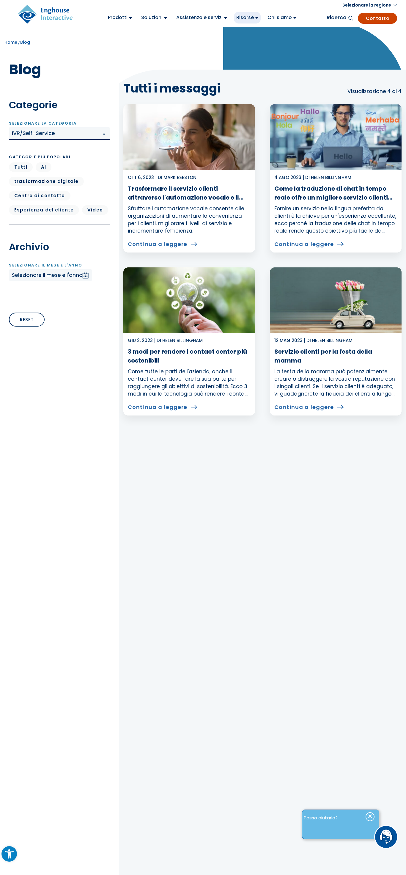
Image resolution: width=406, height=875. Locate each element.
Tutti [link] (20, 167)
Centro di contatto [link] (39, 195)
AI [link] (43, 167)
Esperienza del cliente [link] (44, 210)
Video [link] (95, 210)
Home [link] (10, 42)
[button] (59, 133)
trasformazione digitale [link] (46, 181)
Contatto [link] (377, 18)
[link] (9, 854)
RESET (27, 319)
